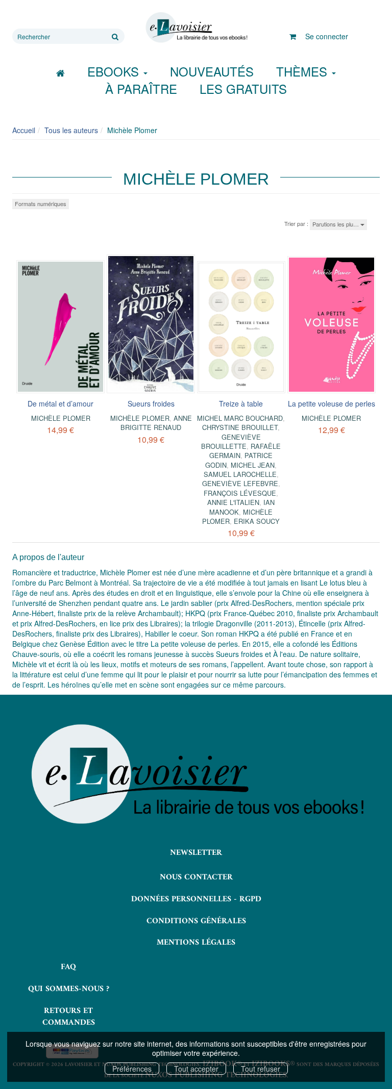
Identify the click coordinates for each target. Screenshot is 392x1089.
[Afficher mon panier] (292, 36)
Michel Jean (253, 465)
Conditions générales (196, 921)
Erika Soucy (257, 521)
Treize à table (241, 403)
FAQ (68, 967)
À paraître (141, 88)
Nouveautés (212, 71)
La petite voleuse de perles (331, 403)
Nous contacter (196, 877)
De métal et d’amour (60, 403)
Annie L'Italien (233, 502)
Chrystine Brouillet (240, 427)
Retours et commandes (68, 1017)
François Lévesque (240, 493)
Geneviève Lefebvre (240, 483)
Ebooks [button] (114, 71)
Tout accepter (196, 1068)
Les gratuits (243, 88)
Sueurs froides (151, 403)
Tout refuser (260, 1068)
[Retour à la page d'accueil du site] (196, 27)
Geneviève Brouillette (231, 441)
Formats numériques (40, 203)
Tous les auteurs (71, 130)
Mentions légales (196, 942)
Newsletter (196, 853)
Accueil (23, 130)
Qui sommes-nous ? (68, 989)
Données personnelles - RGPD (196, 899)
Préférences (132, 1068)
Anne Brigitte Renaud (156, 422)
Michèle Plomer (60, 418)
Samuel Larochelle (240, 474)
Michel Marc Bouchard (240, 418)
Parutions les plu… (336, 224)
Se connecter (326, 36)
